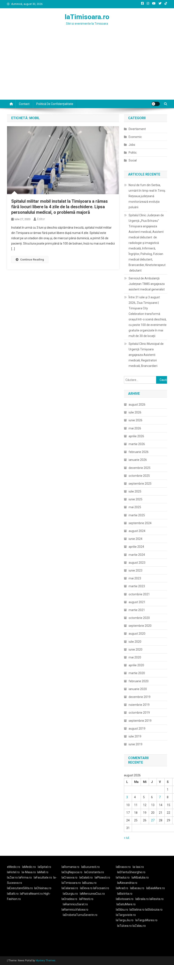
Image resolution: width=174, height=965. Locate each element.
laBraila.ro (142, 899)
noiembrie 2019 (139, 704)
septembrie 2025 (140, 483)
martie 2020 (137, 673)
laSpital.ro (44, 867)
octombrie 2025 (139, 475)
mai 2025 (135, 507)
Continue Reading (32, 259)
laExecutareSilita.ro (20, 888)
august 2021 (137, 602)
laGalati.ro (86, 877)
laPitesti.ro (86, 899)
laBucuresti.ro (90, 867)
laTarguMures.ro (146, 920)
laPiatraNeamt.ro (31, 893)
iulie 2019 (135, 736)
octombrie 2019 (139, 712)
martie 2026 (137, 444)
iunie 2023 (135, 570)
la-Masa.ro (29, 872)
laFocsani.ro (101, 888)
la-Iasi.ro (138, 867)
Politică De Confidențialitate (54, 104)
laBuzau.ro (89, 882)
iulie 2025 (135, 491)
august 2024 (137, 531)
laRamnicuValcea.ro (75, 909)
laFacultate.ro (43, 877)
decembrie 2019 (139, 697)
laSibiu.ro (122, 909)
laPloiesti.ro (102, 877)
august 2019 (137, 728)
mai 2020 (135, 657)
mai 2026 (135, 428)
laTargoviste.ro (126, 915)
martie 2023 (137, 586)
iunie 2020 (135, 649)
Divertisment (137, 129)
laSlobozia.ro (154, 909)
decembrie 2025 (139, 468)
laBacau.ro (137, 888)
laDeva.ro (86, 888)
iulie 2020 (135, 641)
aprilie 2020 (136, 665)
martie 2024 (137, 554)
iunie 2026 (135, 420)
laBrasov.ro (123, 867)
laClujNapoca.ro (72, 872)
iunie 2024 (135, 539)
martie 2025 (137, 515)
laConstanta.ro (94, 872)
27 (152, 820)
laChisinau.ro (42, 888)
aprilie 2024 (136, 546)
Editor (41, 219)
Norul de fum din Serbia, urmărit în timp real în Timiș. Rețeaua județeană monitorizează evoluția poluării (147, 196)
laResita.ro (156, 899)
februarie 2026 (139, 452)
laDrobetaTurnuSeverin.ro (80, 915)
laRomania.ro (70, 867)
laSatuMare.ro (126, 904)
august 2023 (137, 562)
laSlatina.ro (137, 909)
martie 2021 (137, 610)
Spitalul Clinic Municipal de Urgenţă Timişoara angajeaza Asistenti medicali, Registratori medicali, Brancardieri (146, 355)
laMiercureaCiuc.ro (92, 893)
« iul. (127, 837)
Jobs (132, 144)
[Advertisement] (87, 68)
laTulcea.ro (124, 925)
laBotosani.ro (124, 899)
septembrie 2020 (140, 625)
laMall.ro (42, 872)
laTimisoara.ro (87, 17)
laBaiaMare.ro (155, 888)
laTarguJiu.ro (125, 920)
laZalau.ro (139, 925)
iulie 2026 (135, 412)
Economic (135, 137)
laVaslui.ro (124, 877)
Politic (133, 152)
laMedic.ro (29, 867)
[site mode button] (155, 104)
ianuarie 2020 (138, 689)
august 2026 (137, 404)
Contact (24, 104)
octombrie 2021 (139, 594)
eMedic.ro (13, 867)
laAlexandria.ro (127, 882)
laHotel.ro (13, 872)
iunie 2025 (135, 499)
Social (133, 160)
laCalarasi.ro (70, 888)
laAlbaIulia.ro (140, 877)
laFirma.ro (25, 877)
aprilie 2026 (136, 436)
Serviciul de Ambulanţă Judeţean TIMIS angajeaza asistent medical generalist (147, 284)
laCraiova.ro (69, 877)
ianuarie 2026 (138, 459)
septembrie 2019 (140, 720)
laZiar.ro (12, 877)
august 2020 (137, 633)
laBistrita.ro (124, 893)
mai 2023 (135, 578)
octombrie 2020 (139, 618)
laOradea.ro (69, 899)
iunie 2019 (135, 744)
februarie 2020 (139, 681)
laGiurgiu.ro (71, 893)
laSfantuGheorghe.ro (131, 872)
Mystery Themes (45, 960)
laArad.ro (122, 888)
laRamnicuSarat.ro (75, 904)
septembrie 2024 (140, 523)
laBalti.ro (13, 893)
